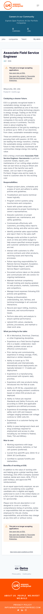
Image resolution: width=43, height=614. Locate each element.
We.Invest (34, 596)
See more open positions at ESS (21, 552)
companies (13, 39)
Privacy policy (16, 574)
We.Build (22, 598)
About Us (10, 596)
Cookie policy (27, 574)
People (22, 596)
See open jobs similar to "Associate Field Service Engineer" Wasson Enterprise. (22, 78)
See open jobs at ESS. (17, 73)
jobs (3, 39)
